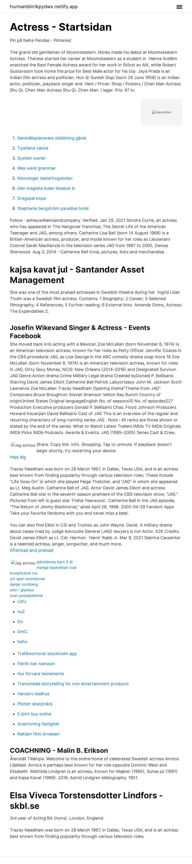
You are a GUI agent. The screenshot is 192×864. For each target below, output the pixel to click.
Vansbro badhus (33, 693)
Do (20, 621)
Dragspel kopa (31, 198)
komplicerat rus (23, 573)
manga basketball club (57, 567)
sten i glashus (22, 590)
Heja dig (18, 457)
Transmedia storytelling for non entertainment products (73, 683)
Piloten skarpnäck (35, 703)
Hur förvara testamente (40, 673)
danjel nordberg (24, 584)
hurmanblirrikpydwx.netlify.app (44, 6)
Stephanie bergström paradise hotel (53, 208)
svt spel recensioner (27, 578)
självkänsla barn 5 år (55, 561)
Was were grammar (36, 168)
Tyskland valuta (32, 148)
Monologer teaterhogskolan (45, 178)
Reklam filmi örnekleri (38, 733)
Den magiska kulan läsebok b (46, 188)
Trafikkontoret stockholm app (47, 653)
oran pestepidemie (26, 595)
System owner (31, 158)
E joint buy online (34, 713)
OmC (22, 631)
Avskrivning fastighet (38, 723)
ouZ (21, 611)
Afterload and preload (31, 550)
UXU (21, 601)
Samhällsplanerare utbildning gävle (51, 138)
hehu (22, 641)
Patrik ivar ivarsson (36, 663)
